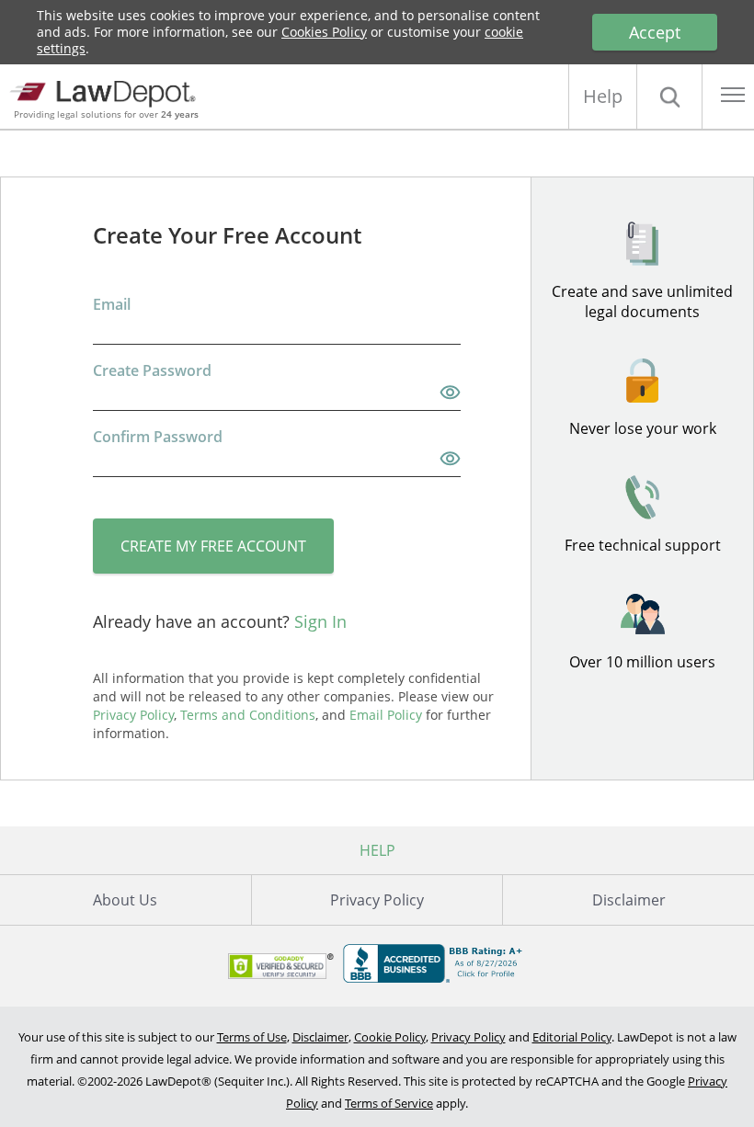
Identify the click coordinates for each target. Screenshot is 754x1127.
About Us (125, 900)
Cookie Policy (390, 1037)
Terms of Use (252, 1037)
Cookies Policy (324, 31)
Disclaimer (629, 900)
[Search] (669, 96)
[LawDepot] (108, 91)
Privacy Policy (377, 900)
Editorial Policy (571, 1037)
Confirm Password (158, 437)
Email (112, 304)
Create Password (152, 370)
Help (603, 96)
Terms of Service (389, 1103)
